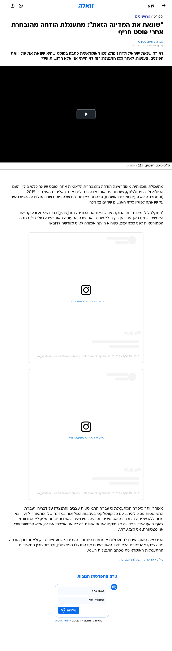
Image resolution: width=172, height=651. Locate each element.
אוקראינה (150, 559)
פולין (160, 559)
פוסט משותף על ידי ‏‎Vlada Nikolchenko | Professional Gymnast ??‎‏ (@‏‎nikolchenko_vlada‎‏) (81, 356)
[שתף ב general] (12, 5)
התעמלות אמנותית (131, 559)
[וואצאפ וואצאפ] (21, 6)
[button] (151, 6)
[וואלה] (86, 6)
